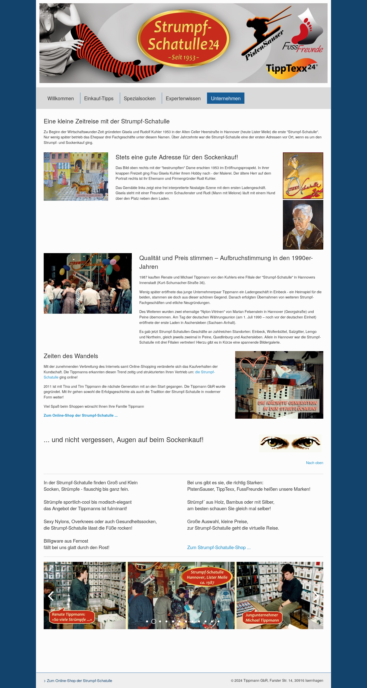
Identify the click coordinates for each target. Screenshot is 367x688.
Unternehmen (226, 98)
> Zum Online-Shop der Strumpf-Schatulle (78, 680)
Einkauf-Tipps (99, 98)
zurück (51, 599)
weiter (316, 599)
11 (211, 621)
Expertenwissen (183, 98)
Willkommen (60, 98)
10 (205, 621)
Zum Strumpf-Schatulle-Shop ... (219, 547)
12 (218, 621)
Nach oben (314, 462)
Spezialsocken (140, 98)
